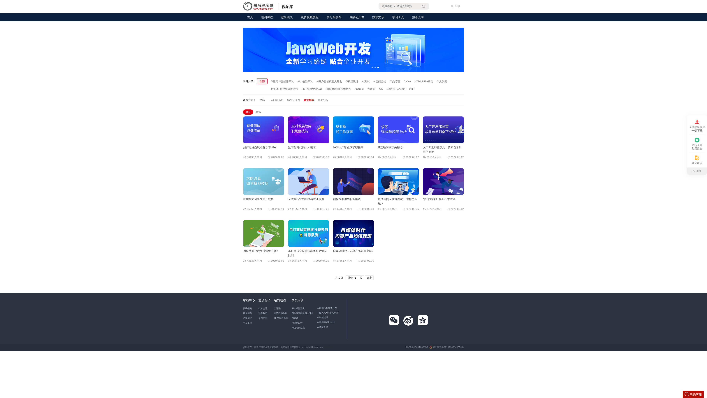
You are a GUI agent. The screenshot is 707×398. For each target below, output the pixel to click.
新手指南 (247, 308)
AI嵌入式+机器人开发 (327, 312)
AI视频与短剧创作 (326, 322)
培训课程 (267, 17)
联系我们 (262, 313)
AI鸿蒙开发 (322, 327)
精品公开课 (293, 100)
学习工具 (398, 17)
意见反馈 (247, 323)
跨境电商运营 (298, 327)
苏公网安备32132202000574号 (448, 347)
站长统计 (328, 347)
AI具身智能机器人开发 (329, 81)
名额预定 (247, 318)
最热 (258, 112)
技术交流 (262, 308)
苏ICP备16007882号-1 (417, 347)
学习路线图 (334, 17)
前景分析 (323, 100)
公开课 (277, 308)
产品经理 (395, 81)
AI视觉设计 (352, 81)
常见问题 (247, 313)
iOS (381, 88)
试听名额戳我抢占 (697, 147)
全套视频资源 (697, 129)
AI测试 (366, 81)
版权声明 (262, 318)
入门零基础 (277, 100)
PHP (411, 88)
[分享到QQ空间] (423, 320)
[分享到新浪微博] (408, 320)
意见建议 (697, 163)
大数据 (371, 88)
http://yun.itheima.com (312, 347)
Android (359, 88)
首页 (250, 17)
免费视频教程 (310, 17)
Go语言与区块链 (396, 88)
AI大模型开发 (305, 81)
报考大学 (418, 17)
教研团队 (287, 17)
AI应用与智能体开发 (282, 81)
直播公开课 (356, 17)
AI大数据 (442, 81)
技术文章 (378, 17)
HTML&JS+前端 (424, 81)
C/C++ (407, 81)
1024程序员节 (281, 318)
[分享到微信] (394, 320)
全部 (262, 81)
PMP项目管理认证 (312, 88)
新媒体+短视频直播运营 (284, 88)
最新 (248, 112)
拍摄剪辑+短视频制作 (338, 88)
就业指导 (309, 100)
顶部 (698, 170)
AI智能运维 (379, 81)
